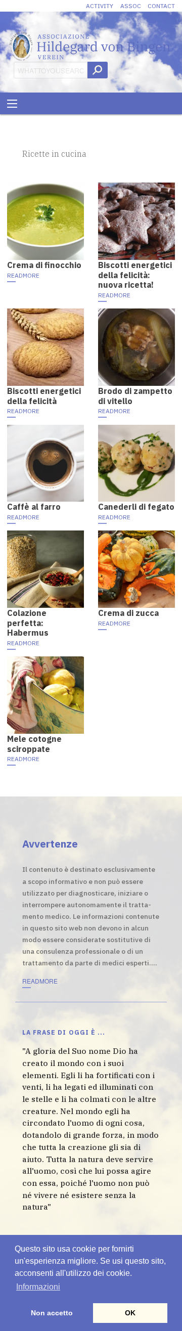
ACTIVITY (99, 6)
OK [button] (130, 1313)
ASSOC (130, 6)
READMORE (23, 275)
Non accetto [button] (52, 1313)
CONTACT (161, 6)
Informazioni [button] (38, 1286)
